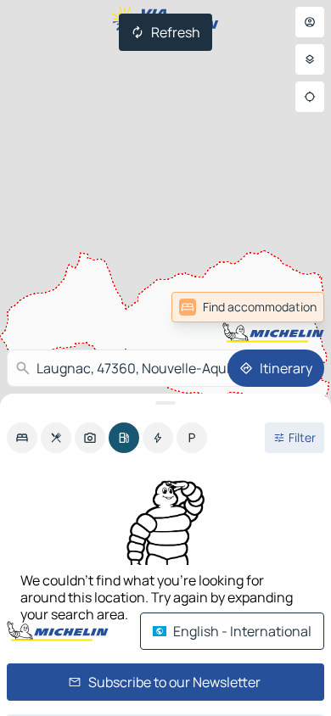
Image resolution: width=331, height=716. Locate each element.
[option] (22, 437)
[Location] (309, 96)
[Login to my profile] (309, 22)
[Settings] (309, 59)
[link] (247, 307)
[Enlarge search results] (165, 403)
